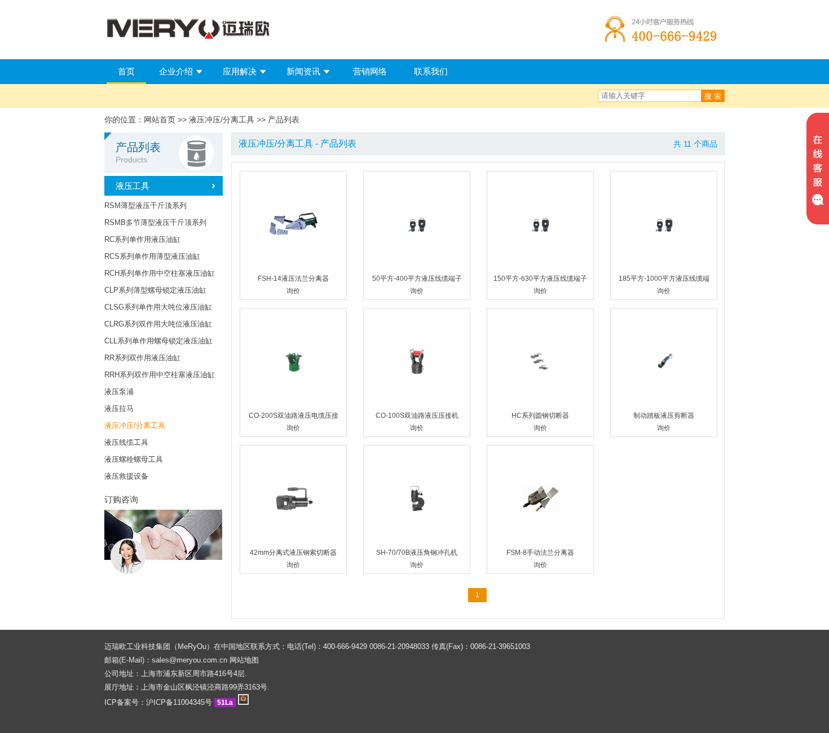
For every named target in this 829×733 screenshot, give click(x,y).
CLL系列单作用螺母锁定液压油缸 (158, 341)
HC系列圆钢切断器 (540, 416)
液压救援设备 (126, 476)
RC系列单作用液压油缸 (142, 239)
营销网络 (370, 71)
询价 (293, 291)
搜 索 (712, 96)
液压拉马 (119, 408)
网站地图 (244, 660)
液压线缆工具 (126, 442)
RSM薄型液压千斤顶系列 (145, 205)
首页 (126, 71)
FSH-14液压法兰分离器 (293, 278)
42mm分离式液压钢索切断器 (293, 553)
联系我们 (431, 71)
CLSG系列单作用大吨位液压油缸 (158, 307)
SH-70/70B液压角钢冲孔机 (416, 553)
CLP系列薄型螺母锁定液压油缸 (155, 290)
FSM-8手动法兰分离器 (540, 553)
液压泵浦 (119, 391)
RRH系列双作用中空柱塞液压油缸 (159, 374)
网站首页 (159, 119)
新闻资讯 (303, 71)
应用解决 (240, 71)
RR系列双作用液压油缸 (142, 358)
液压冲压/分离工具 (134, 425)
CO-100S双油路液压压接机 (417, 416)
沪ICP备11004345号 (179, 702)
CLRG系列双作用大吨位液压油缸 (158, 324)
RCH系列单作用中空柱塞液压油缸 (159, 273)
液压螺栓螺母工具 (133, 459)
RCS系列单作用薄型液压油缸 (152, 256)
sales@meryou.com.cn (189, 660)
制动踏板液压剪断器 (663, 416)
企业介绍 (176, 71)
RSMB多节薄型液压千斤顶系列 (155, 222)
